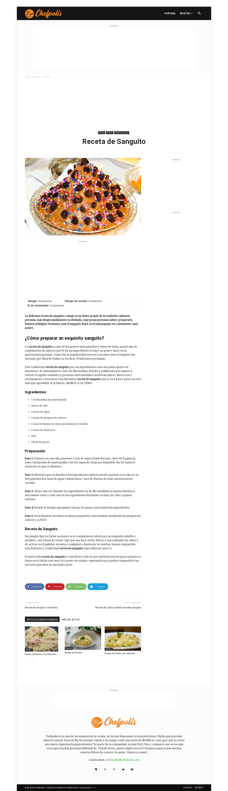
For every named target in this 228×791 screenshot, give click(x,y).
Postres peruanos (121, 132)
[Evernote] (96, 769)
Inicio (27, 76)
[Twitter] (114, 769)
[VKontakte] (123, 769)
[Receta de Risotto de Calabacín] (123, 638)
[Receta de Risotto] (83, 638)
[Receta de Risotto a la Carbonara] (43, 638)
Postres (109, 132)
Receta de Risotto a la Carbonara (40, 654)
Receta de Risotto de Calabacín (120, 653)
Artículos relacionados (42, 619)
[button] (199, 13)
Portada (170, 13)
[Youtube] (132, 769)
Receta (36, 76)
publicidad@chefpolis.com (122, 759)
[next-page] (32, 661)
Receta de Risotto (73, 652)
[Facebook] (105, 769)
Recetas (185, 13)
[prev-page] (27, 661)
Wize (93, 787)
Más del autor (70, 619)
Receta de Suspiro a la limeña (41, 607)
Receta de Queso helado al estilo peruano (118, 607)
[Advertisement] (114, 48)
